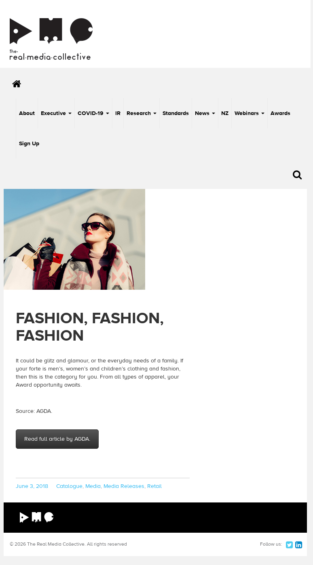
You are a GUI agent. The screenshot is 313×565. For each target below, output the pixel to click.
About (27, 113)
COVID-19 (91, 113)
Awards (280, 113)
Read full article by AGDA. (57, 439)
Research (139, 113)
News (203, 113)
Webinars (247, 113)
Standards (176, 113)
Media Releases (124, 486)
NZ (224, 113)
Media (93, 486)
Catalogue (69, 486)
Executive (54, 113)
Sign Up (29, 143)
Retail (154, 486)
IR (118, 113)
